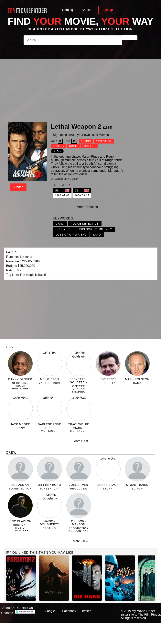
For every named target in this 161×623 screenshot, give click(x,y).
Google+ (51, 611)
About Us (8, 607)
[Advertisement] (98, 89)
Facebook (69, 611)
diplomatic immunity (95, 229)
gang (60, 223)
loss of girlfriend (71, 234)
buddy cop (64, 229)
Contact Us (25, 607)
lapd (97, 234)
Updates (7, 613)
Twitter (86, 611)
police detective (85, 223)
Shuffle (86, 10)
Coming (67, 10)
